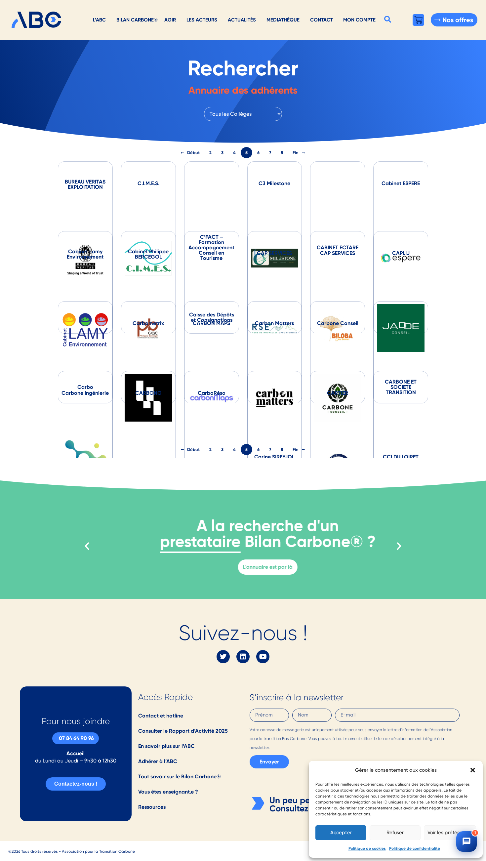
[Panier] (418, 20)
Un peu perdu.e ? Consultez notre (303, 804)
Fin (296, 152)
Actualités (242, 20)
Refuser (395, 833)
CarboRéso (211, 393)
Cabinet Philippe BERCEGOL (148, 254)
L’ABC (99, 20)
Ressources (152, 806)
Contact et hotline (160, 715)
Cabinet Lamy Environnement (85, 254)
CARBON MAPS (211, 323)
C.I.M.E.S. (148, 183)
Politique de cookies (367, 848)
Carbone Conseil (337, 323)
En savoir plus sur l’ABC (166, 746)
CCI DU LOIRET (401, 456)
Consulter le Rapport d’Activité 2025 (183, 730)
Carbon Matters (274, 323)
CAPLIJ (401, 253)
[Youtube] (262, 656)
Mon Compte (359, 20)
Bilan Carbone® (137, 20)
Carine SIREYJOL (274, 456)
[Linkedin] (243, 656)
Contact (321, 20)
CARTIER (337, 393)
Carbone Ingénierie (85, 393)
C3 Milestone (274, 183)
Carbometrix (148, 323)
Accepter (341, 833)
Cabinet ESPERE (401, 183)
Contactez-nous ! (75, 784)
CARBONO (148, 393)
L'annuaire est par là (243, 566)
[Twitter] (223, 656)
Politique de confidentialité (414, 848)
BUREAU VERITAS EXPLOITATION (85, 184)
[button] (472, 770)
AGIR (170, 20)
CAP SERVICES (274, 253)
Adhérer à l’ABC (157, 761)
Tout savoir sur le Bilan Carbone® (179, 776)
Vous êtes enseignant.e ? (168, 791)
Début (193, 152)
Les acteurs (201, 20)
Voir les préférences (449, 833)
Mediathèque (283, 20)
